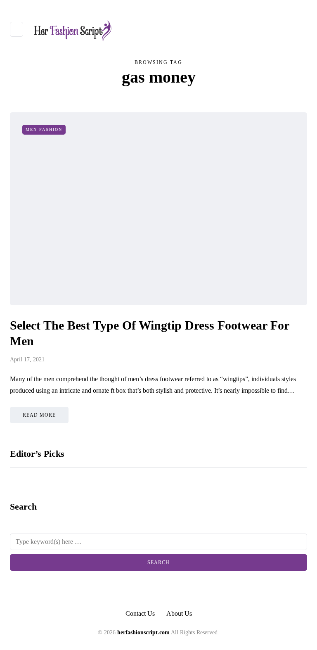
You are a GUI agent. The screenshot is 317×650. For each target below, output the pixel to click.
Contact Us (140, 613)
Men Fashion (44, 129)
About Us (179, 613)
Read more (39, 415)
